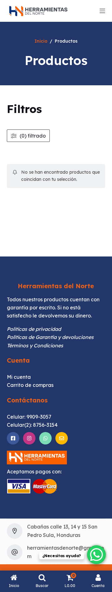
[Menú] (102, 11)
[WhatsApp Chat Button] (96, 554)
